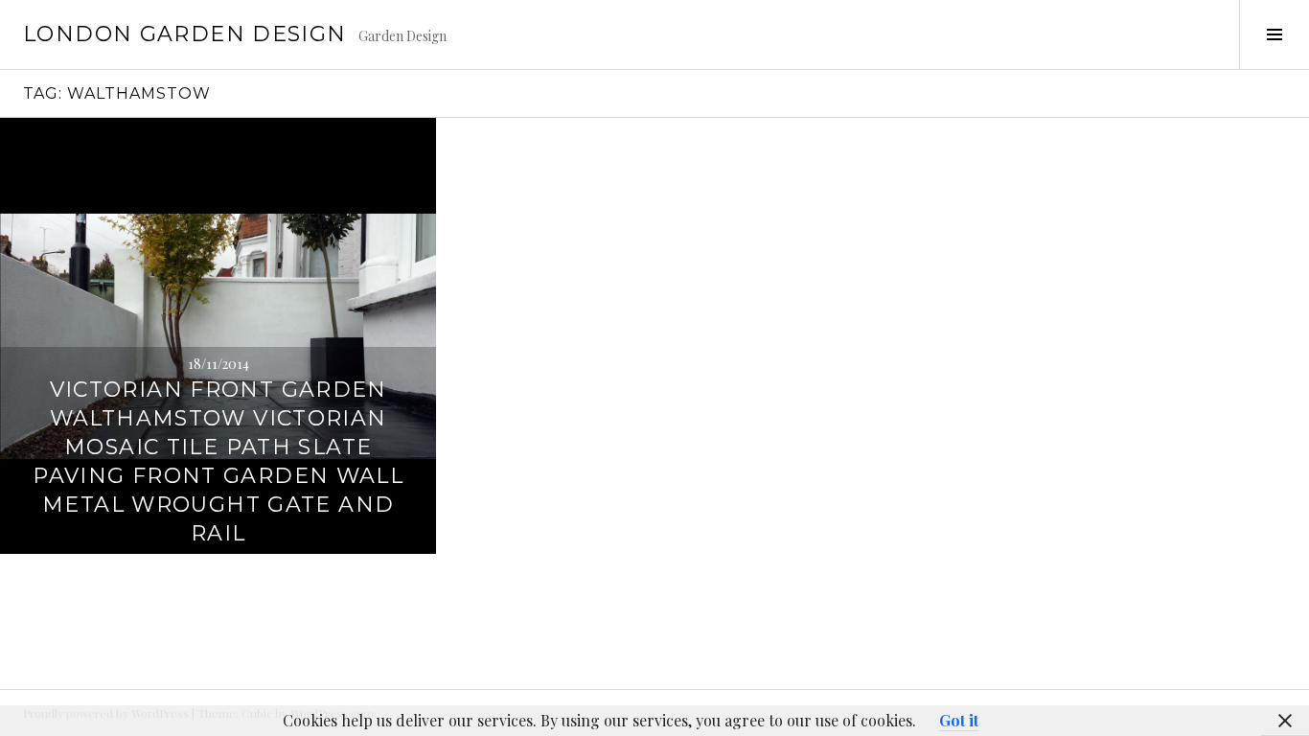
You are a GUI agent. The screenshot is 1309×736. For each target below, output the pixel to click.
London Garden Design (185, 34)
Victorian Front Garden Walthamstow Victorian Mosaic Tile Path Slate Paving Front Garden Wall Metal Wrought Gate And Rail (218, 461)
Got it (958, 720)
